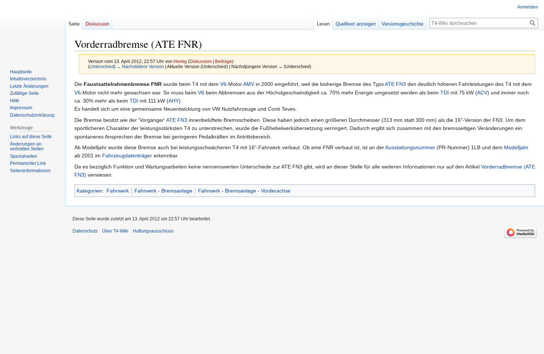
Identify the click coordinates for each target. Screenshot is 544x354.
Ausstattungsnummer (410, 147)
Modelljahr (516, 147)
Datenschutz (85, 231)
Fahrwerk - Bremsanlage (163, 191)
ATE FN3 (395, 84)
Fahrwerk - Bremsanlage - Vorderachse (244, 191)
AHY (173, 101)
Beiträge (223, 61)
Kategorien (89, 191)
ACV (482, 93)
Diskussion (200, 61)
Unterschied (102, 66)
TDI (444, 93)
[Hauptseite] (32, 29)
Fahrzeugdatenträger (127, 155)
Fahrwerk (118, 191)
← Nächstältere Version (140, 66)
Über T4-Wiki (115, 231)
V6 (223, 84)
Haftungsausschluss (153, 231)
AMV (248, 84)
